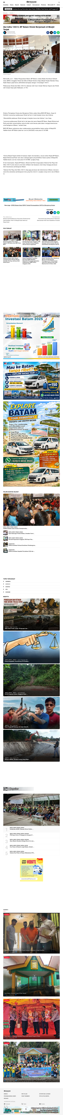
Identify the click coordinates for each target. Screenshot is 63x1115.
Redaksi (6, 1098)
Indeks (6, 1094)
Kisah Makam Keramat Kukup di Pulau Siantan (15, 993)
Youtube (43, 1104)
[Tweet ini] (51, 32)
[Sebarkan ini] (47, 32)
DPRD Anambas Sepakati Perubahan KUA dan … (22, 551)
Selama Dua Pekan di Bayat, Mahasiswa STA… (22, 853)
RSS (7, 1106)
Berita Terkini (10, 527)
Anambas (8, 581)
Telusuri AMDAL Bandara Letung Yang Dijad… (17, 759)
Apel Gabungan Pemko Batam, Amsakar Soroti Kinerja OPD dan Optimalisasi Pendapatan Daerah (50, 243)
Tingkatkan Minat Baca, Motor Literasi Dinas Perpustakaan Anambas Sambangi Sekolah (24, 1079)
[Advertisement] (31, 100)
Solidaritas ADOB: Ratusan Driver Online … (21, 829)
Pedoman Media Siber (10, 1096)
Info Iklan (24, 1094)
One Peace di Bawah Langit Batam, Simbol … (22, 847)
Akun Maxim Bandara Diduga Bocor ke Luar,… (22, 841)
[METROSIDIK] (31, 2)
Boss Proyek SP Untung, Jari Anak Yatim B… (17, 727)
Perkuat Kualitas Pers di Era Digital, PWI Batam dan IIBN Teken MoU (12, 243)
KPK (7, 589)
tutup (5, 1107)
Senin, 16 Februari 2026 (10, 1038)
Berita (4, 527)
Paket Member (26, 1096)
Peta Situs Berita (44, 1096)
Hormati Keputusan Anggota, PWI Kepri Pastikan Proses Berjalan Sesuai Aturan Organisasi (31, 243)
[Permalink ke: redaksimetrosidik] (4, 32)
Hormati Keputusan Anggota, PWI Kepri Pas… (21, 539)
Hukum (26, 845)
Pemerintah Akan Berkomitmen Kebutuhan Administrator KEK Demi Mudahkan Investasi (48, 218)
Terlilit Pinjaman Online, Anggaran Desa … (16, 694)
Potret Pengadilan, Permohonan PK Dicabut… (17, 661)
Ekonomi (8, 592)
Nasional (27, 833)
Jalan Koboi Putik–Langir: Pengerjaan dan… (16, 628)
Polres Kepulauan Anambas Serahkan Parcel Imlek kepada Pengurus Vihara (22, 1036)
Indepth (7, 627)
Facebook (8, 1104)
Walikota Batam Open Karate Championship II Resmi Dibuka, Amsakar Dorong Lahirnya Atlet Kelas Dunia (11, 260)
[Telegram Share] (54, 32)
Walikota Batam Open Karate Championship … (15, 528)
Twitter (24, 1104)
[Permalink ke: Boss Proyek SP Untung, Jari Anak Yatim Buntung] (31, 713)
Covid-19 (8, 584)
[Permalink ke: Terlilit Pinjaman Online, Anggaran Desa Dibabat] (31, 680)
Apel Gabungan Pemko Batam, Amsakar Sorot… (22, 533)
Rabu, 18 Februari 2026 (10, 995)
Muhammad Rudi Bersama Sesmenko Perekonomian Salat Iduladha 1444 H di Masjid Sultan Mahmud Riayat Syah (16, 219)
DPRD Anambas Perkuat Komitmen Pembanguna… (22, 545)
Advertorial (12, 543)
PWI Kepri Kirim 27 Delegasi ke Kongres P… (21, 835)
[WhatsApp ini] (58, 32)
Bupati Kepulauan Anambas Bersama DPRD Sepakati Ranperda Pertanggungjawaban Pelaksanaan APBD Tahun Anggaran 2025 (31, 260)
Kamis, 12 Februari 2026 (10, 1080)
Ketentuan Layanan (44, 1094)
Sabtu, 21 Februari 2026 (10, 952)
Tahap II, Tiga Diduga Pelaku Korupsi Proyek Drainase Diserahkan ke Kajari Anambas (24, 950)
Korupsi (8, 586)
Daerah (16, 527)
